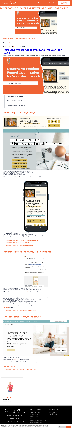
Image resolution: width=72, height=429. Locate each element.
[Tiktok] (23, 421)
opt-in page (23, 176)
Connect (47, 3)
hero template (16, 359)
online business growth (39, 295)
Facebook (6, 307)
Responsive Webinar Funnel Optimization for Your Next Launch (19, 38)
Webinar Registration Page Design (15, 100)
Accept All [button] (68, 426)
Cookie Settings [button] (62, 426)
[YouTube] (6, 399)
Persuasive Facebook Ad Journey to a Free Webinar (20, 103)
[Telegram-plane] (17, 421)
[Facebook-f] (5, 421)
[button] (33, 96)
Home (33, 3)
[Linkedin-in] (20, 421)
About (40, 3)
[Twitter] (8, 399)
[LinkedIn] (10, 399)
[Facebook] (3, 399)
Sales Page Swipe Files (9, 366)
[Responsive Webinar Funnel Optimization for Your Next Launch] (36, 22)
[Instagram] (5, 399)
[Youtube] (11, 421)
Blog (54, 3)
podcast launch (24, 291)
